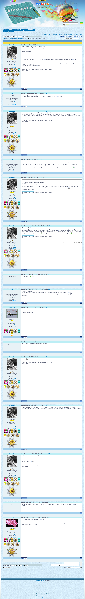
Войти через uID (42, 0)
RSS (15, 1)
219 (46, 307)
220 (46, 341)
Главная (10, 1)
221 (46, 357)
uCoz (49, 595)
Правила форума (62, 34)
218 (49, 289)
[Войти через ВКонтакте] (37, 4)
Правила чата (71, 34)
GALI (12, 274)
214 (46, 159)
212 (46, 93)
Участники (54, 34)
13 (20, 36)
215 (46, 177)
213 (46, 111)
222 (46, 405)
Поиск (76, 34)
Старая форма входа (42, 7)
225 (49, 517)
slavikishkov (12, 44)
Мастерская (10, 38)
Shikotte (12, 517)
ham (12, 93)
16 (24, 36)
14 (21, 36)
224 (49, 502)
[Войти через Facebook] (39, 4)
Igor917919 (12, 307)
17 (26, 36)
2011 (42, 597)
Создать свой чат (39, 580)
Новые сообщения (46, 34)
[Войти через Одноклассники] (48, 4)
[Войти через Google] (45, 4)
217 (49, 274)
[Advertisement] (41, 574)
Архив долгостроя (18, 38)
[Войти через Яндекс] (42, 4)
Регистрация (12, 1)
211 (46, 44)
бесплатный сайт (43, 595)
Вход (14, 1)
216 (49, 225)
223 (49, 454)
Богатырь (26, 38)
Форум (4, 38)
